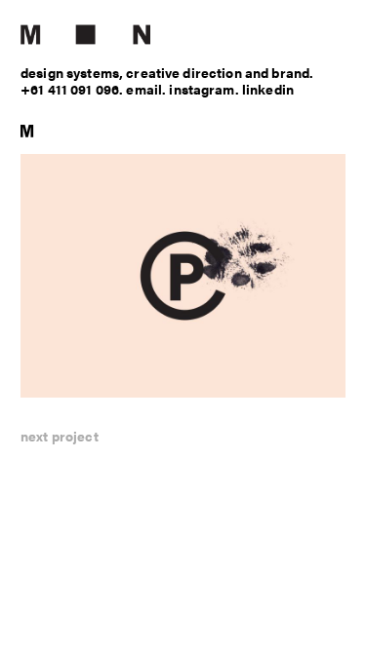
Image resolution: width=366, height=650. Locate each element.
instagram (201, 88)
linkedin (268, 88)
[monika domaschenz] (183, 34)
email (144, 88)
